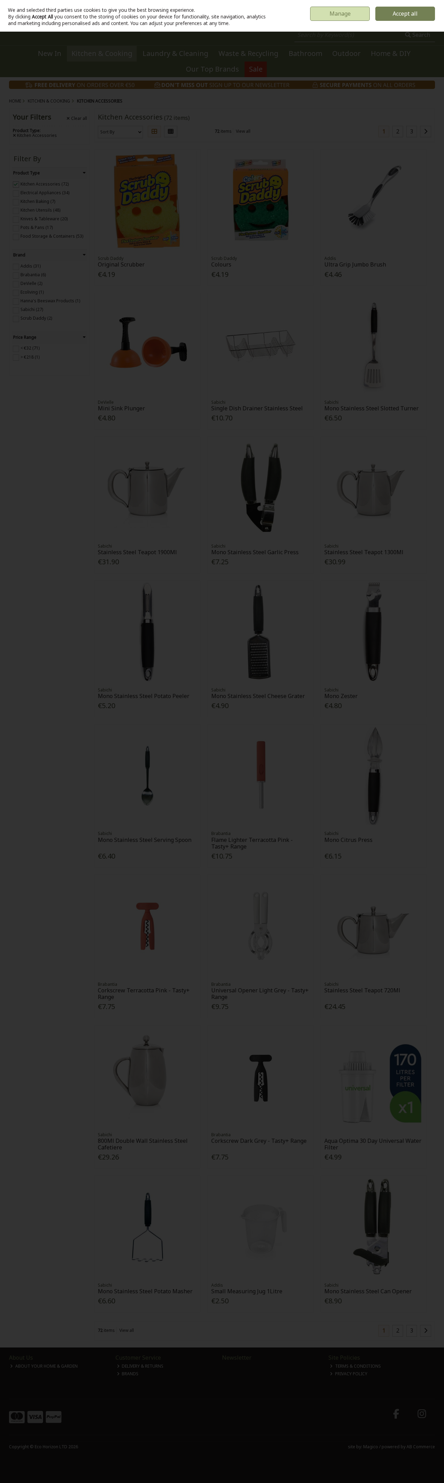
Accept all (405, 13)
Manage (340, 13)
